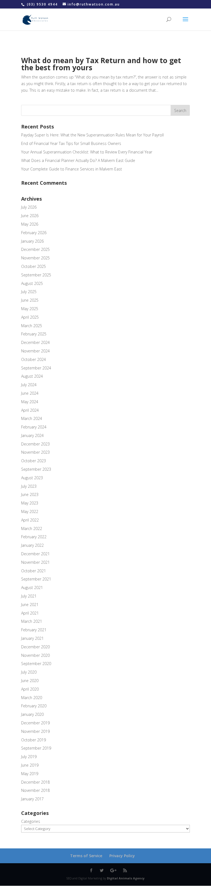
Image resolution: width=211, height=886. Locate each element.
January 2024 (32, 435)
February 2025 (33, 334)
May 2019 (29, 773)
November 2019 (35, 731)
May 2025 (29, 308)
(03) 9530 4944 (43, 4)
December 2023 (35, 444)
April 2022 (30, 520)
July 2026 (29, 207)
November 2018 (35, 790)
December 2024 (35, 342)
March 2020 (31, 697)
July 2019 (29, 756)
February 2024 (33, 427)
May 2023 (29, 503)
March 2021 (31, 621)
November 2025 (35, 257)
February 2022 (33, 536)
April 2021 (30, 613)
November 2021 (35, 562)
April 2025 (30, 317)
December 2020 (35, 646)
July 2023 (29, 486)
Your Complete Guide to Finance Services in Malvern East (71, 169)
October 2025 (33, 266)
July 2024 (29, 384)
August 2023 (32, 477)
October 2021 (33, 570)
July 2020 (29, 672)
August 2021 (32, 587)
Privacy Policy (122, 855)
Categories (30, 821)
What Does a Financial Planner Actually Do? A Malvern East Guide (78, 160)
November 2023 (35, 452)
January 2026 (32, 241)
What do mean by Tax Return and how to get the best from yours (101, 63)
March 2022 (31, 528)
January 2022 (32, 545)
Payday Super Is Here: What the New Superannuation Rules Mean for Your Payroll (92, 135)
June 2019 (29, 765)
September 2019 (36, 748)
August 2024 (32, 376)
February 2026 (33, 232)
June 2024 (29, 393)
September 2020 (36, 663)
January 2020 (32, 714)
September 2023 (36, 469)
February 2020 (33, 705)
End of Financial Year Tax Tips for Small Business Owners (71, 143)
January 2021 (32, 638)
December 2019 (35, 722)
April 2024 (30, 410)
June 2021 (29, 604)
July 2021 (29, 596)
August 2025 (32, 283)
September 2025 (36, 274)
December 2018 (35, 782)
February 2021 (33, 629)
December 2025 (35, 249)
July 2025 (29, 291)
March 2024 (31, 418)
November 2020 (35, 655)
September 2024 (36, 368)
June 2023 (29, 494)
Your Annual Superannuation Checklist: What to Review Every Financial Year (86, 152)
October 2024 (33, 359)
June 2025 (29, 300)
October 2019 (33, 739)
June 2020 (29, 680)
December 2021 (35, 553)
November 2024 (35, 351)
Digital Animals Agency (126, 878)
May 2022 (29, 511)
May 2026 (29, 224)
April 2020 (30, 689)
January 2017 (32, 798)
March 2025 (31, 325)
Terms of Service (86, 855)
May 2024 (29, 401)
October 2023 (33, 460)
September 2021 (36, 579)
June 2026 (29, 215)
